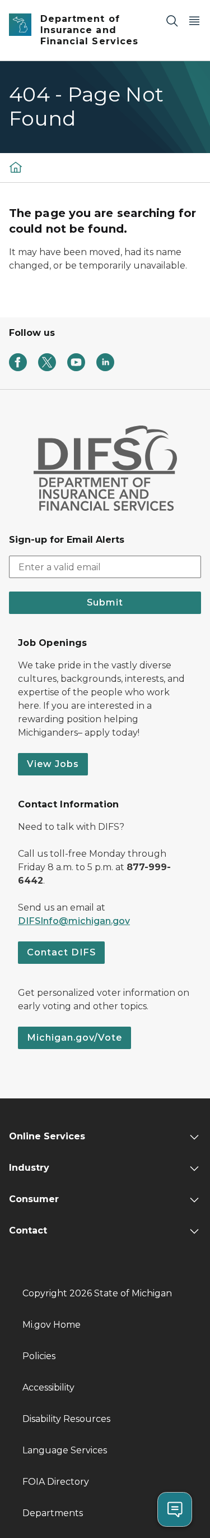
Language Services (64, 1450)
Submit (105, 602)
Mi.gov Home (51, 1324)
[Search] (172, 20)
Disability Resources (66, 1419)
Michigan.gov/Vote (74, 1037)
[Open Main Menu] (194, 20)
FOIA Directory (55, 1481)
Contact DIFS (61, 952)
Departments (52, 1513)
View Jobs (53, 764)
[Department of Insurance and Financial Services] (15, 167)
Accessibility (48, 1387)
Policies (38, 1356)
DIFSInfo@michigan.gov (74, 921)
